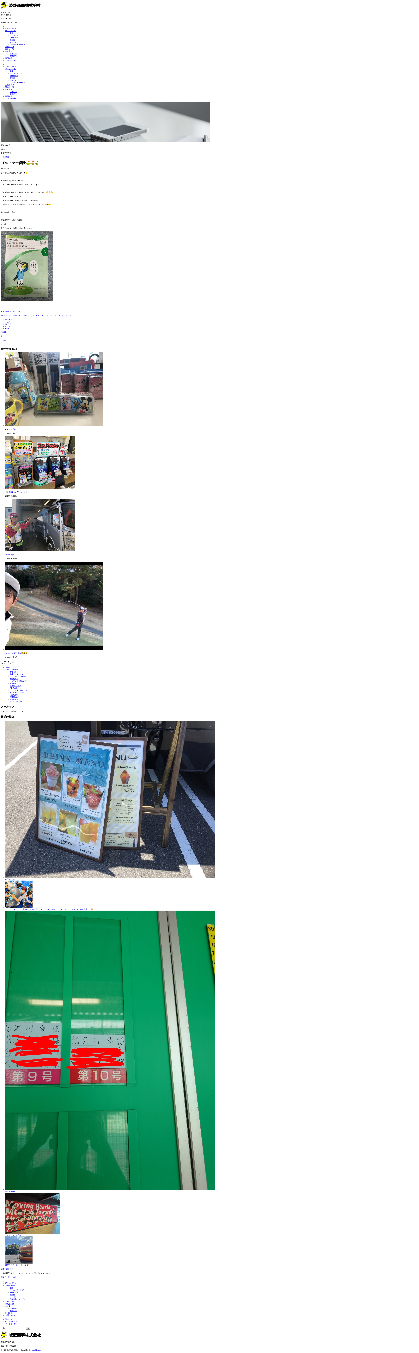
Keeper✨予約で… (12, 429)
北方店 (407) (14, 695)
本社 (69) (13, 672)
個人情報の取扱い (12, 1322)
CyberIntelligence (34, 1350)
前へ (2, 336)
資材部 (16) (14, 699)
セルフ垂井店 (6, 311)
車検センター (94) (16, 674)
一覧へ (3, 340)
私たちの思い (10, 28)
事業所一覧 (9, 49)
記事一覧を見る (7, 1269)
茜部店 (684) (14, 697)
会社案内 (8, 51)
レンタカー (14, 42)
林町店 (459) (14, 688)
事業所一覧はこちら (9, 1277)
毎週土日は (9, 555)
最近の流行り (10, 1191)
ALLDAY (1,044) (16, 702)
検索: (3, 1328)
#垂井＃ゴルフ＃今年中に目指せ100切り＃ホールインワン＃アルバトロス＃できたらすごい (36, 316)
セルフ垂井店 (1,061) (18, 676)
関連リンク (9, 1319)
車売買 (12, 40)
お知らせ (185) (10, 667)
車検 (11, 33)
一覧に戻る (5, 157)
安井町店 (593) (15, 686)
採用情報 (8, 58)
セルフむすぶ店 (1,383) (18, 690)
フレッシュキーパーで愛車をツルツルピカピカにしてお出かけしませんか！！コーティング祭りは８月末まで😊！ (50, 909)
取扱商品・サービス (17, 44)
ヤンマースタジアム (13, 1235)
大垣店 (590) (14, 679)
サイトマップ (10, 1324)
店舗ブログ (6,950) (12, 670)
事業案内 (13, 56)
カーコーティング (17, 35)
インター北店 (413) (17, 692)
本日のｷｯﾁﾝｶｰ (10, 879)
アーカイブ (5, 711)
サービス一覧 (10, 31)
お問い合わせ (10, 60)
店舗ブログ (9, 47)
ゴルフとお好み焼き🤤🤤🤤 (16, 653)
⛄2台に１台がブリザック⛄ (16, 492)
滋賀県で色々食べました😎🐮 (17, 1265)
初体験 (3, 332)
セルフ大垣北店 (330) (18, 681)
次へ (2, 344)
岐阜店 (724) (14, 683)
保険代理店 (14, 38)
